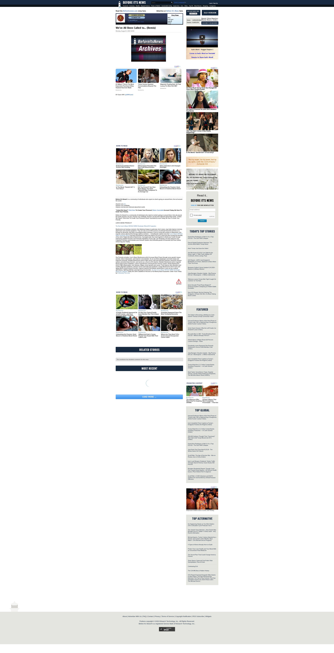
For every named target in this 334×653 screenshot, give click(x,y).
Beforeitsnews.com (130, 11)
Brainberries (119, 164)
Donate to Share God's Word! (202, 57)
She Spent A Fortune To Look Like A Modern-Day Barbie (201, 110)
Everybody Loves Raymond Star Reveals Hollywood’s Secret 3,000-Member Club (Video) (200, 347)
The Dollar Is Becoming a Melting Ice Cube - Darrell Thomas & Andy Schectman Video (201, 315)
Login (210, 3)
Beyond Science (145, 6)
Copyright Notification (183, 616)
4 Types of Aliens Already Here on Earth (200, 544)
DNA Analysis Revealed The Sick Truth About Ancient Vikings (147, 167)
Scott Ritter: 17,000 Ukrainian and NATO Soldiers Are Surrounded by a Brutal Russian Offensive (202, 477)
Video (186, 6)
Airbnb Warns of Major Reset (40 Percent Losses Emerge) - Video (200, 340)
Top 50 (191, 6)
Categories (212, 6)
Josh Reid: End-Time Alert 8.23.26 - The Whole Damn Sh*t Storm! (200, 450)
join (124, 204)
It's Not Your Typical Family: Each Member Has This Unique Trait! (148, 314)
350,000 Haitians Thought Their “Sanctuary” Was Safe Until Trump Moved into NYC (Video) (201, 438)
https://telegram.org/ (210, 177)
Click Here (131, 210)
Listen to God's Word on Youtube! (202, 53)
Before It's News (134, 2)
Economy (132, 6)
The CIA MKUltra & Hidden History (198, 570)
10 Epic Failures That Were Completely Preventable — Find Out (210, 401)
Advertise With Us (135, 616)
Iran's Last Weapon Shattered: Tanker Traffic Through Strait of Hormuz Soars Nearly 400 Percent (201, 462)
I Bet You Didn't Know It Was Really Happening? (198, 131)
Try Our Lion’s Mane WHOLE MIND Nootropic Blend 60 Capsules (136, 226)
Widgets (208, 616)
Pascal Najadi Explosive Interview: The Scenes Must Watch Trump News (200, 243)
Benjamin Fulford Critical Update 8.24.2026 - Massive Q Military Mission (201, 268)
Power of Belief (155, 6)
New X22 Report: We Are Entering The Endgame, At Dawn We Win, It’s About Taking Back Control (202, 294)
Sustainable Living (167, 6)
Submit (202, 221)
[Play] (202, 37)
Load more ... (149, 396)
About (125, 616)
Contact (150, 616)
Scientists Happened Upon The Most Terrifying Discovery (171, 313)
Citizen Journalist (158, 210)
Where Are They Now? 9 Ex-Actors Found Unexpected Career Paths (170, 336)
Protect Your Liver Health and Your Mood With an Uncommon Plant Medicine (202, 549)
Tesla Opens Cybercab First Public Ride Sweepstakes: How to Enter (200, 561)
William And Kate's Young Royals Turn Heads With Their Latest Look (148, 336)
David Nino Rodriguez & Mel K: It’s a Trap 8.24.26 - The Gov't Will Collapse (201, 237)
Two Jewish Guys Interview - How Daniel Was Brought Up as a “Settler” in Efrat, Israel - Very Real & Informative (202, 531)
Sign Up (215, 3)
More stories (141, 21)
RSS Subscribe (198, 616)
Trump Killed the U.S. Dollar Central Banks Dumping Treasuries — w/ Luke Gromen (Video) (201, 366)
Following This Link (124, 273)
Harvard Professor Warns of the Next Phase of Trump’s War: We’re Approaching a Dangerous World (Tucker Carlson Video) (202, 322)
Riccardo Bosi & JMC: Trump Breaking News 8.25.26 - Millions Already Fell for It (202, 334)
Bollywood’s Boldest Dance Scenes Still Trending (125, 166)
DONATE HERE (193, 13)
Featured (125, 6)
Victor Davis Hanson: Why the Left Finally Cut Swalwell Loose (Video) (202, 328)
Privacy (157, 616)
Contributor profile (132, 21)
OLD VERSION (210, 12)
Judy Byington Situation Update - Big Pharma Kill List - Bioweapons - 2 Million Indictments (202, 274)
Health (138, 6)
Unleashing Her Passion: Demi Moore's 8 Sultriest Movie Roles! (170, 187)
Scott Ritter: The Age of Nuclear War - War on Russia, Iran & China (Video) (202, 456)
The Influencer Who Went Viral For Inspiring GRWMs (194, 401)
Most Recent (197, 6)
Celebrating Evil (193, 566)
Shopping (205, 6)
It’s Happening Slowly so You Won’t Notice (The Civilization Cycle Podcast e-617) (201, 524)
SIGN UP (194, 205)
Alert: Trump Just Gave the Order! (198, 248)
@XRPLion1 (129, 94)
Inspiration (176, 6)
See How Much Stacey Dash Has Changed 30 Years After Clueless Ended (201, 88)
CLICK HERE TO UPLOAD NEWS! (210, 23)
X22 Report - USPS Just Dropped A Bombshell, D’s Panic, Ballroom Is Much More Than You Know (202, 261)
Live (182, 6)
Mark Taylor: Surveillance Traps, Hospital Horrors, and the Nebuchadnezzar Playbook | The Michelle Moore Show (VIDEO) (202, 373)
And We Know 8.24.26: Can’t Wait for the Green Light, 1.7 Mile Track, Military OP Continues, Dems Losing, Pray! (200, 254)
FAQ (144, 616)
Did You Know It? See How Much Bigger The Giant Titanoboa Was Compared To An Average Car (147, 189)
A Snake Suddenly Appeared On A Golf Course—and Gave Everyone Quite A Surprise (126, 314)
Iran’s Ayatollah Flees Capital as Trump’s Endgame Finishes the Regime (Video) (200, 359)
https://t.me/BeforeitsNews (196, 183)
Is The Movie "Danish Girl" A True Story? (200, 152)
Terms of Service (168, 616)
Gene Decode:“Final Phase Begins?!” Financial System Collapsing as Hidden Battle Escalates (202, 286)
